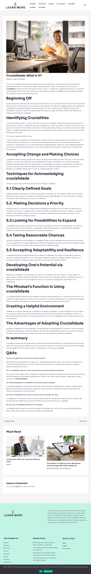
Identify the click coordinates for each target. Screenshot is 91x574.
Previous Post (8, 421)
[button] (85, 5)
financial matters (21, 379)
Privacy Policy (66, 548)
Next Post (83, 421)
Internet (33, 7)
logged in (18, 486)
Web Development (65, 468)
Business (33, 4)
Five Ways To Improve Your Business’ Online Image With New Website (64, 464)
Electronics (61, 4)
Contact (64, 546)
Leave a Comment (19, 79)
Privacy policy (48, 571)
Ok (41, 571)
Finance (51, 4)
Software (42, 7)
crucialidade (10, 89)
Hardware (71, 4)
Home (64, 543)
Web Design (55, 468)
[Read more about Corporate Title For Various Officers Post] (25, 446)
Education (42, 4)
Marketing (6, 559)
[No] (89, 569)
